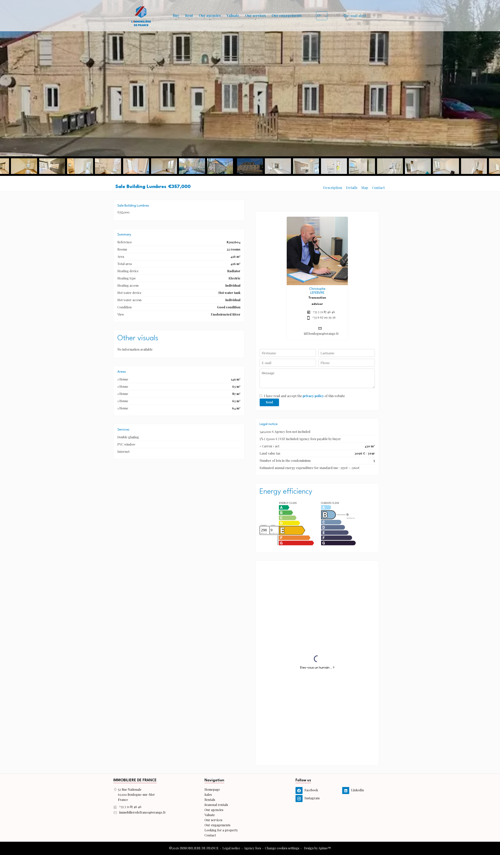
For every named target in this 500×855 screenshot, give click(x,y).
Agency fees (252, 848)
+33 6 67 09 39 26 (324, 317)
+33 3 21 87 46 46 (324, 312)
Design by (317, 848)
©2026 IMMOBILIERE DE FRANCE (194, 848)
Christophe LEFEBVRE (317, 291)
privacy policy (313, 396)
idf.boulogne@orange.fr (321, 333)
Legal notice (231, 848)
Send (269, 402)
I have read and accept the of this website (304, 396)
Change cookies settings (282, 848)
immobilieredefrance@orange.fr (142, 812)
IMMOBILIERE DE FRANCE (135, 780)
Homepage (141, 15)
